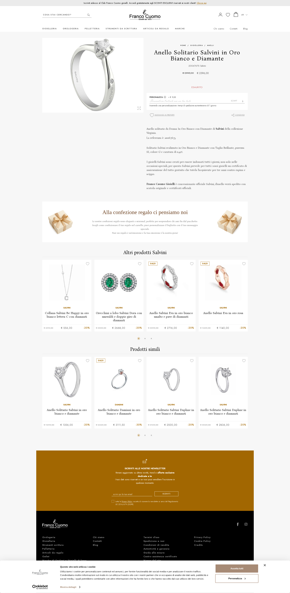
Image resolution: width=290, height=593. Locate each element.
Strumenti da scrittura (121, 28)
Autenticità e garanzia (156, 548)
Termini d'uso (151, 537)
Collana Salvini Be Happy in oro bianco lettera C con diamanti (67, 314)
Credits (198, 545)
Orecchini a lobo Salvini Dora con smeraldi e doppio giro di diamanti (119, 316)
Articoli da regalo (156, 28)
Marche (180, 28)
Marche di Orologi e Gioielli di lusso (64, 560)
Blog (245, 28)
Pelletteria (92, 28)
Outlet (45, 556)
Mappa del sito (152, 560)
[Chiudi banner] (265, 565)
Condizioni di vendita (156, 545)
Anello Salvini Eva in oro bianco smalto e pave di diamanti (171, 314)
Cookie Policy (202, 541)
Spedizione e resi (153, 541)
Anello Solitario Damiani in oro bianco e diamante (119, 411)
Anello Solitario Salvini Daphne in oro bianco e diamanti (171, 411)
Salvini (203, 65)
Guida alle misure (154, 552)
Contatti (234, 28)
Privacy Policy (127, 501)
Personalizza (235, 578)
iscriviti (166, 493)
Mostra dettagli (68, 587)
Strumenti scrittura (53, 545)
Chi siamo (219, 28)
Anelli (210, 45)
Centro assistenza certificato (160, 556)
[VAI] (88, 15)
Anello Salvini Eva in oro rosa (223, 313)
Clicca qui (201, 3)
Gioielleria (49, 28)
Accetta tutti (236, 568)
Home (183, 45)
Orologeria (71, 28)
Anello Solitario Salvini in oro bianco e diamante (67, 411)
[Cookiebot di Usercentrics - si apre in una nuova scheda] (40, 587)
